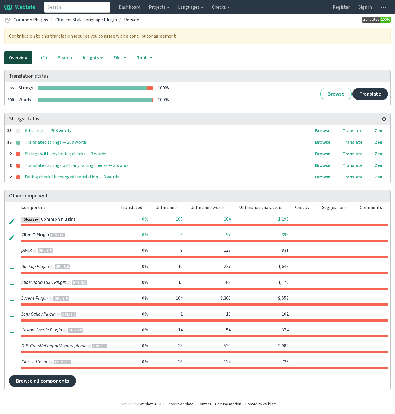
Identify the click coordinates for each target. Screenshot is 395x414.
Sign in (365, 7)
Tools (143, 58)
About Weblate (180, 404)
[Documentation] (384, 119)
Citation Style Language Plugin (86, 20)
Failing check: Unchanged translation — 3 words (72, 177)
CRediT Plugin (35, 235)
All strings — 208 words (48, 131)
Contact (204, 404)
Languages (189, 7)
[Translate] (11, 221)
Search (65, 58)
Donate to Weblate (261, 404)
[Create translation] (11, 252)
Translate (370, 94)
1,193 (283, 219)
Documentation (228, 404)
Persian (131, 20)
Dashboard (129, 7)
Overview (18, 58)
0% (145, 219)
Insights (91, 58)
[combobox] (77, 7)
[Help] (383, 7)
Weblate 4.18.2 (152, 404)
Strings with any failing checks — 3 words (65, 154)
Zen (378, 131)
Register (341, 7)
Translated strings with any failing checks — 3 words (76, 165)
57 (228, 235)
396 (285, 235)
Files (118, 58)
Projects (158, 7)
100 (179, 219)
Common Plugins (31, 20)
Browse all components (42, 381)
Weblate (25, 7)
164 (227, 219)
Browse (336, 94)
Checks (219, 7)
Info (42, 58)
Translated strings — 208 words (56, 142)
